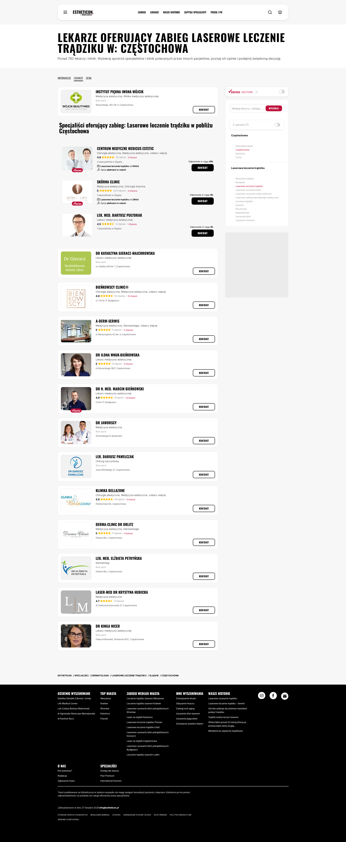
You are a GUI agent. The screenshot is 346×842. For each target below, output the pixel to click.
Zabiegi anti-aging (185, 708)
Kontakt (204, 109)
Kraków (104, 703)
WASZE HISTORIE (171, 12)
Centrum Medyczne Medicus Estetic (125, 148)
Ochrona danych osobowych (73, 815)
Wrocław (104, 708)
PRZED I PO (216, 12)
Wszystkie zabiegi (245, 178)
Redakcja (62, 775)
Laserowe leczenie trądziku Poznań (144, 722)
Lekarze (78, 78)
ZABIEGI (142, 12)
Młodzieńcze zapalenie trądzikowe (225, 730)
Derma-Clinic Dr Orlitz (114, 524)
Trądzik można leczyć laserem (223, 717)
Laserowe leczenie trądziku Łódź (143, 727)
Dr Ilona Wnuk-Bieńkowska (117, 355)
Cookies (116, 815)
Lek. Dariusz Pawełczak (115, 456)
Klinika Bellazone (110, 490)
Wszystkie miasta (244, 146)
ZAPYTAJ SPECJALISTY (195, 12)
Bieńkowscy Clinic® (112, 287)
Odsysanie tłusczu (185, 703)
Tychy (239, 157)
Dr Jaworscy (106, 422)
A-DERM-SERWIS (107, 321)
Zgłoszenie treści (66, 780)
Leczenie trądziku (244, 201)
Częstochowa (242, 149)
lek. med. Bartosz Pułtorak (119, 215)
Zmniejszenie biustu (186, 698)
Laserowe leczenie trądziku (249, 186)
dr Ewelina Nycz (66, 718)
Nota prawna (160, 815)
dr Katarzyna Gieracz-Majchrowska (125, 253)
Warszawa (105, 698)
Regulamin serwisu (99, 815)
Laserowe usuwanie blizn (248, 190)
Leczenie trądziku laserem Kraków (144, 703)
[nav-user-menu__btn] (280, 12)
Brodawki (240, 182)
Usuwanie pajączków (187, 718)
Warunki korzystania (68, 819)
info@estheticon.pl (109, 807)
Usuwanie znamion (245, 220)
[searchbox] (249, 108)
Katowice (240, 153)
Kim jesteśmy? (65, 770)
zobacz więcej (158, 153)
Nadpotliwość (242, 212)
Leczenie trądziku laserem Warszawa (145, 698)
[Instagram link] (261, 697)
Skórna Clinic (108, 181)
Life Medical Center (67, 703)
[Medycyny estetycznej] (83, 13)
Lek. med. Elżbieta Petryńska (119, 558)
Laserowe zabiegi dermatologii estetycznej (257, 197)
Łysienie (240, 205)
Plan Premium (107, 775)
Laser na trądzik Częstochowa (142, 741)
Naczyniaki (241, 209)
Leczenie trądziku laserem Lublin (143, 754)
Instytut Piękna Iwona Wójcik (119, 91)
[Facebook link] (273, 697)
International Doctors (110, 780)
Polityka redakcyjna (180, 815)
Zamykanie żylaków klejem (189, 723)
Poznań (104, 718)
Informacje (64, 78)
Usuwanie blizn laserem (188, 713)
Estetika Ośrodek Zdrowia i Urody (74, 698)
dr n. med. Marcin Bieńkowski (120, 388)
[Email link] (284, 696)
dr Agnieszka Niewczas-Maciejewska (76, 713)
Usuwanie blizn (243, 216)
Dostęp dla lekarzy (109, 770)
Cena (89, 78)
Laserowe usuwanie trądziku (222, 698)
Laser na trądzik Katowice (140, 717)
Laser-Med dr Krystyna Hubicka (122, 592)
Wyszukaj (274, 108)
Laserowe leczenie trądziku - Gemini (226, 703)
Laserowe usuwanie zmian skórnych (254, 193)
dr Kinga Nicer (108, 626)
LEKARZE (154, 12)
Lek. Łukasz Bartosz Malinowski (73, 708)
